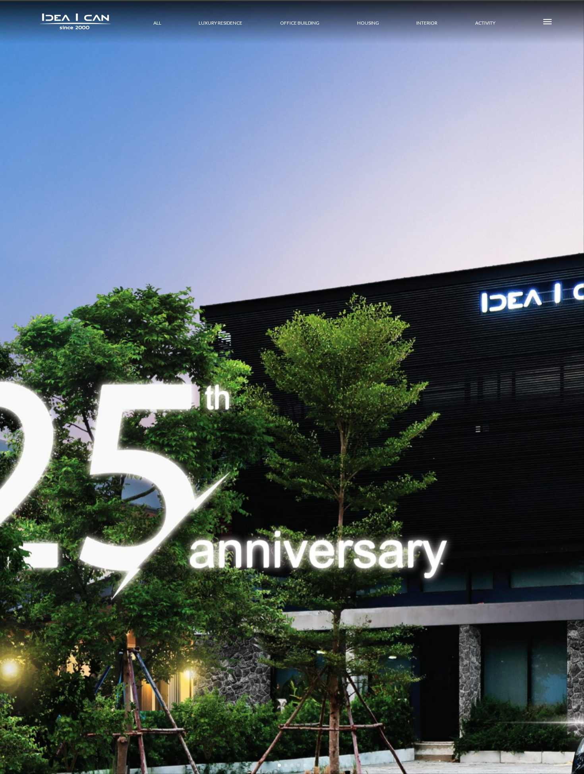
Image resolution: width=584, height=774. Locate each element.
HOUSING (368, 23)
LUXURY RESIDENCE (220, 23)
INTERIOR (426, 23)
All (157, 23)
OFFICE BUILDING (299, 23)
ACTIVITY (485, 23)
